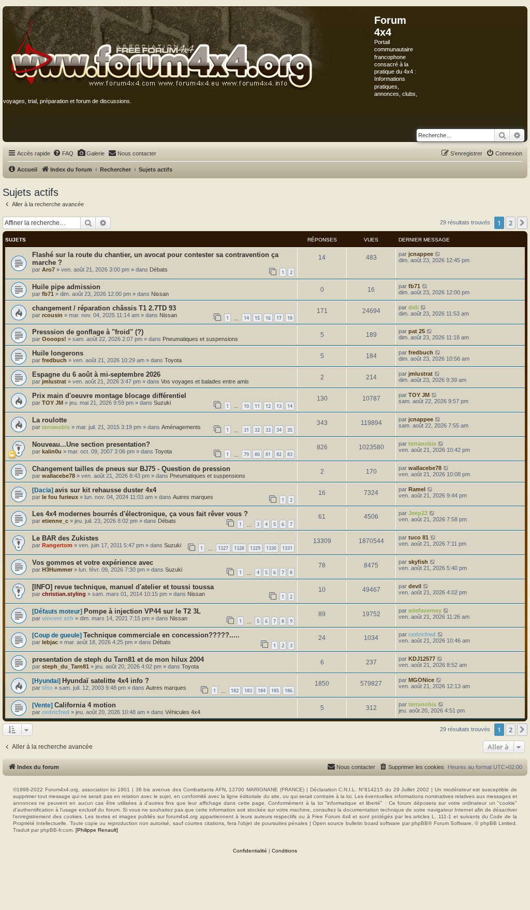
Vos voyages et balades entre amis (205, 381)
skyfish (418, 562)
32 (257, 429)
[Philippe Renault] (97, 830)
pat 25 (416, 331)
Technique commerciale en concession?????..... (161, 635)
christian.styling (64, 594)
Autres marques (193, 497)
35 (289, 429)
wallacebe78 (58, 476)
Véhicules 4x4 (182, 712)
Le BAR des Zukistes (65, 538)
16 (268, 318)
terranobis (56, 427)
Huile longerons (57, 353)
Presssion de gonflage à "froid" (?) (87, 332)
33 (268, 429)
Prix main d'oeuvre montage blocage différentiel (109, 396)
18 (289, 318)
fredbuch (54, 360)
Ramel (416, 489)
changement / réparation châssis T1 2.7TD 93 (104, 308)
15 (257, 318)
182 (235, 690)
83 (289, 454)
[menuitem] (63, 153)
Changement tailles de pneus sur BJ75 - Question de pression (131, 469)
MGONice (421, 680)
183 (248, 690)
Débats (159, 269)
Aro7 (48, 269)
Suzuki (162, 403)
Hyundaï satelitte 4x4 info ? (105, 681)
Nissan (160, 294)
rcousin (52, 315)
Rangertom (57, 545)
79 (246, 454)
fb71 (48, 294)
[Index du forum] (188, 49)
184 (262, 690)
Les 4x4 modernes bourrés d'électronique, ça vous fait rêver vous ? (140, 514)
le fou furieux (60, 497)
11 (257, 406)
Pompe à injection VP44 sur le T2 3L (142, 611)
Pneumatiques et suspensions (200, 339)
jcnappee (420, 254)
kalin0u (52, 451)
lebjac (50, 642)
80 (257, 454)
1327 (223, 548)
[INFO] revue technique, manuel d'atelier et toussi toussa (123, 587)
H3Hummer (57, 569)
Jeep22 (418, 513)
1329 (255, 548)
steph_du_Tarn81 (65, 666)
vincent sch (57, 618)
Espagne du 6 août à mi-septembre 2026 (96, 374)
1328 (239, 548)
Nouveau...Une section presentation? (91, 444)
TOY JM (52, 403)
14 (246, 318)
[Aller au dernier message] (438, 254)
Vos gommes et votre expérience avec (92, 562)
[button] (522, 223)
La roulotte (49, 420)
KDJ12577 (421, 659)
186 (288, 690)
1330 (271, 548)
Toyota (173, 360)
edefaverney (424, 610)
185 (275, 690)
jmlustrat (54, 381)
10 (246, 406)
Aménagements (181, 427)
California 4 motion (85, 705)
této (47, 688)
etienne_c (55, 521)
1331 (287, 548)
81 (268, 454)
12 (268, 406)
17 (279, 318)
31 (246, 429)
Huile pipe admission (66, 287)
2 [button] (510, 223)
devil (414, 586)
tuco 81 (418, 537)
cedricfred (422, 634)
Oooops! (54, 339)
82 (279, 454)
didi (413, 307)
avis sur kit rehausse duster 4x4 (105, 490)
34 (279, 429)
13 (279, 406)
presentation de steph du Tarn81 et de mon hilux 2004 (118, 659)
